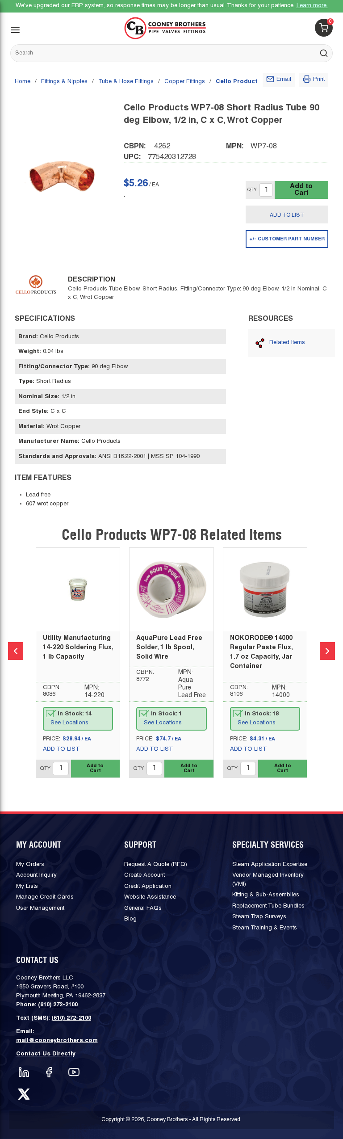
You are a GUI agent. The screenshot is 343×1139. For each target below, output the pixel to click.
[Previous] (15, 651)
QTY (252, 190)
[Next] (327, 651)
